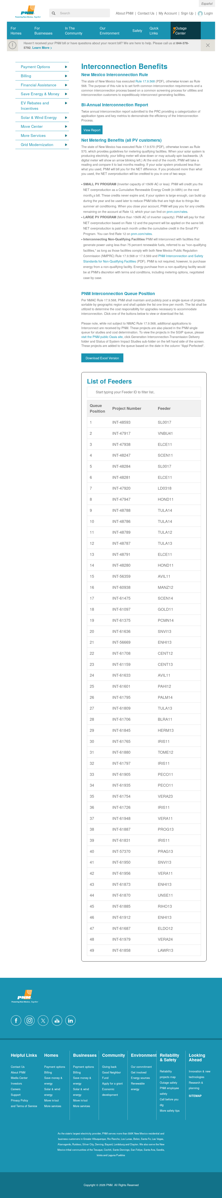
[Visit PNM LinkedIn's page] (71, 1020)
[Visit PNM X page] (44, 1020)
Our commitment (141, 1067)
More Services (33, 135)
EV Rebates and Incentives (35, 105)
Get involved (138, 1072)
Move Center (32, 126)
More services (52, 1106)
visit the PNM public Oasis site (102, 336)
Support (16, 1095)
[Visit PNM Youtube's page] (58, 1020)
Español (206, 3)
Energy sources (140, 1078)
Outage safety (168, 1082)
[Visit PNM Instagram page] (30, 1020)
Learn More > (42, 47)
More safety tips (170, 1110)
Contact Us (17, 1067)
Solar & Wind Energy (39, 117)
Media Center (19, 1078)
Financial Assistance (38, 84)
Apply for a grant (112, 1083)
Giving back (109, 1067)
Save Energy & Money (40, 93)
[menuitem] (19, 30)
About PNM (18, 1072)
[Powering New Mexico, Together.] (28, 11)
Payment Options (35, 66)
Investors (16, 1083)
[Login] (200, 13)
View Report (91, 130)
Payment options (54, 1067)
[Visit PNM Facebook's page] (17, 1020)
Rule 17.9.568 (145, 81)
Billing (26, 75)
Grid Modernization (37, 144)
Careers (15, 1089)
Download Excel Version (102, 358)
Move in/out (51, 1100)
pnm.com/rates (177, 211)
